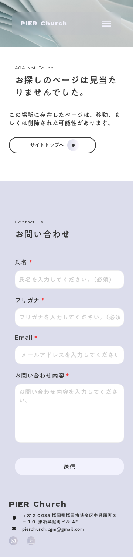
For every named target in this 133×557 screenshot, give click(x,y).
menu (106, 24)
